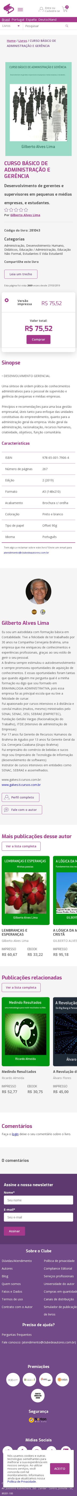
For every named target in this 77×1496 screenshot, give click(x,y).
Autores (7, 1268)
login (15, 1134)
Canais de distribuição (59, 1299)
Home (11, 41)
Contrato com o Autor (17, 1307)
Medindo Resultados (19, 1072)
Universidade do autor (59, 1284)
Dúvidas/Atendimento (17, 1261)
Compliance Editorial (58, 1268)
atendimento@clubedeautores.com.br (26, 552)
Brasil (6, 19)
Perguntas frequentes (17, 1335)
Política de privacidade (59, 1261)
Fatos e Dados (12, 1291)
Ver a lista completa (21, 846)
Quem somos (11, 1284)
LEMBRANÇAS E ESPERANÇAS (14, 932)
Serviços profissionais (59, 1276)
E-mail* (9, 1209)
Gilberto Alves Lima (25, 215)
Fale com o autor (24, 810)
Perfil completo (22, 797)
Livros (22, 41)
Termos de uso (12, 1299)
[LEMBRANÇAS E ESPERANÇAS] (26, 890)
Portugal (18, 19)
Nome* (9, 1192)
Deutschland (47, 19)
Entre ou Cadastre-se (52, 9)
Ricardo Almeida (13, 1078)
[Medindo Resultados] (26, 1031)
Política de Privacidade (21, 1481)
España (31, 19)
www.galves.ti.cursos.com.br (21, 785)
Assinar (14, 1231)
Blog (5, 1276)
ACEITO (59, 1469)
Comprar (38, 339)
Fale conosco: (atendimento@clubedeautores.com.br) (39, 1342)
